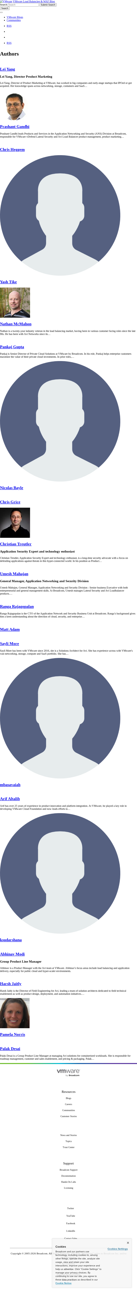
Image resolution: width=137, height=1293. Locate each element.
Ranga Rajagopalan (17, 606)
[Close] (128, 1243)
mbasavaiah (10, 784)
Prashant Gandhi (14, 126)
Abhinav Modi (12, 954)
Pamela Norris (12, 1034)
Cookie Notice (63, 1283)
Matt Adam (10, 629)
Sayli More (9, 643)
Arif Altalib (10, 799)
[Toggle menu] (1, 12)
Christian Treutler (16, 544)
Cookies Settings (118, 1248)
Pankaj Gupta (12, 347)
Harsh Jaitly (10, 984)
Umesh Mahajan (14, 574)
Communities (14, 20)
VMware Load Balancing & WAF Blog (34, 1)
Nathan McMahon (15, 324)
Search (3, 4)
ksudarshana (11, 940)
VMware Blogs (15, 17)
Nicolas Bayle (11, 488)
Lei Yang (7, 69)
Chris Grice (10, 502)
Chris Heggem (12, 149)
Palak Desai (10, 1048)
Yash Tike (8, 282)
